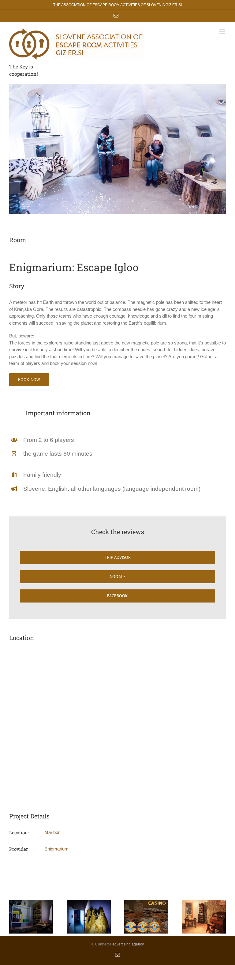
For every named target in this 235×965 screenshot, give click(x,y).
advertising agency (128, 944)
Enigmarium (56, 848)
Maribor (52, 832)
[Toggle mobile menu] (222, 31)
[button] (13, 916)
